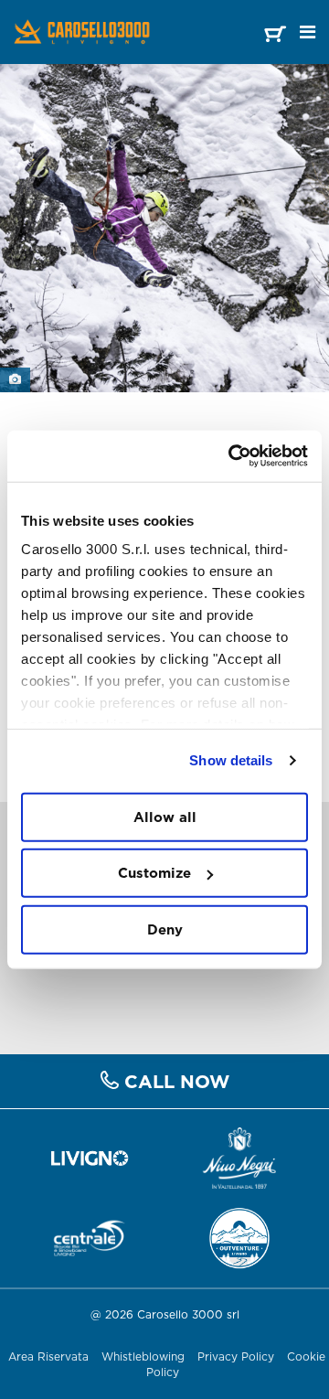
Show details (230, 760)
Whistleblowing (143, 1356)
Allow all (164, 816)
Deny (165, 928)
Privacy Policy (235, 1356)
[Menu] (307, 32)
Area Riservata (48, 1356)
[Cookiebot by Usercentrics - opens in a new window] (232, 456)
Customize (154, 872)
